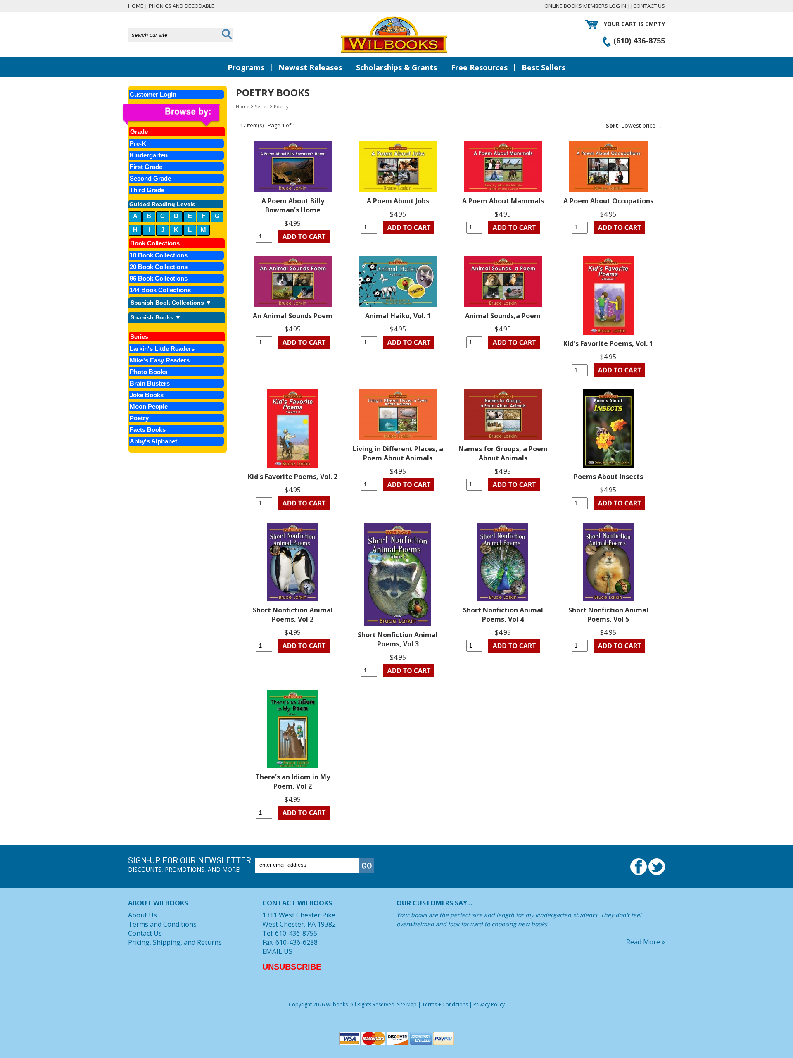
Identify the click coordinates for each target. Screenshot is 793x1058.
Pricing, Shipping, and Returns (175, 942)
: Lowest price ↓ (634, 125)
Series (261, 106)
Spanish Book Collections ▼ (171, 302)
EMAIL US (277, 951)
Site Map (407, 1004)
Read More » (645, 941)
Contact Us (649, 6)
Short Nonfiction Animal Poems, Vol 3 (398, 639)
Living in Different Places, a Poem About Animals (398, 453)
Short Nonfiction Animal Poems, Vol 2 (293, 614)
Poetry (281, 106)
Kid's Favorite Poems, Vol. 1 (608, 343)
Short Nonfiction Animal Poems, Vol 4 (503, 614)
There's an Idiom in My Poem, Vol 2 (292, 781)
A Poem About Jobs (398, 200)
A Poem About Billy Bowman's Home (292, 205)
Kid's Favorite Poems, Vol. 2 (292, 476)
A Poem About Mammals (503, 200)
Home (135, 6)
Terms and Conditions (162, 924)
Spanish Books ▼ (156, 317)
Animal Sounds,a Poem (503, 315)
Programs (246, 67)
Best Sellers (543, 67)
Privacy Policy (489, 1004)
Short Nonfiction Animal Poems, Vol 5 (608, 614)
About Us (142, 915)
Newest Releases (310, 67)
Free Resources (479, 67)
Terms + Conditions (445, 1004)
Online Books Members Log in (585, 6)
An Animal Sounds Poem (292, 315)
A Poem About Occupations (608, 200)
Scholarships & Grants (396, 67)
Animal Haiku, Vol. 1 (398, 315)
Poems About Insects (608, 476)
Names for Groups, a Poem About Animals (503, 453)
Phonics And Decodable (181, 6)
